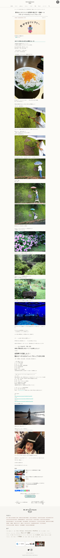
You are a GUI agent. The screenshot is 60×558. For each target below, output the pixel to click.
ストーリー (44, 6)
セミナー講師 (26, 533)
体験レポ (22, 523)
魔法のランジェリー (17, 523)
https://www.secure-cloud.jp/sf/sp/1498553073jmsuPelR (24, 398)
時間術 (29, 536)
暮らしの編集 (32, 536)
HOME (11, 6)
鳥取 (40, 536)
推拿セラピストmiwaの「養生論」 (24, 517)
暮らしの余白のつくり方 (49, 517)
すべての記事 (19, 9)
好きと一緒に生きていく (32, 521)
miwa (18, 530)
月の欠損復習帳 (22, 525)
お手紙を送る (29, 496)
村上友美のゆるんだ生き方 (35, 523)
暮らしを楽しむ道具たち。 (10, 521)
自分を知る (37, 536)
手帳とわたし (17, 525)
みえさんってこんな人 (29, 519)
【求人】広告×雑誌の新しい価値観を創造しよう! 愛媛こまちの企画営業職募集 (37, 502)
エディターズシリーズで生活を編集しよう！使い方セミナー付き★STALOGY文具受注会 (35, 484)
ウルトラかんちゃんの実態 (10, 525)
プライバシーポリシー (30, 553)
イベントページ (21, 390)
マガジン (26, 6)
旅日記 (26, 536)
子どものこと (8, 536)
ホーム (15, 9)
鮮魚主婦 (8, 523)
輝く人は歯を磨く (25, 521)
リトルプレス (29, 534)
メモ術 (12, 534)
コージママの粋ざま (43, 523)
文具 (23, 536)
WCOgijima (22, 530)
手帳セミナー (15, 536)
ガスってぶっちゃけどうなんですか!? (12, 519)
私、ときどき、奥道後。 (18, 521)
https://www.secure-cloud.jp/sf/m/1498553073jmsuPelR (24, 401)
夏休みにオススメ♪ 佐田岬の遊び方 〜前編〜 (33, 470)
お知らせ (21, 6)
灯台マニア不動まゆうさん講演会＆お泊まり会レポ (34, 476)
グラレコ (18, 533)
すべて (16, 6)
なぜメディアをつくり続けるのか (45, 519)
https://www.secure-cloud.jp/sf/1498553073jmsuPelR (23, 396)
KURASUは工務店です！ (21, 519)
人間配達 (11, 523)
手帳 (35, 6)
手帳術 (20, 536)
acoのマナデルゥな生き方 (41, 517)
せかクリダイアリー (20, 17)
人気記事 (38, 534)
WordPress (35, 530)
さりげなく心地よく (36, 519)
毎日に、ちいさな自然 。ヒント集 (13, 517)
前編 (16, 37)
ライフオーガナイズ (18, 534)
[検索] (49, 6)
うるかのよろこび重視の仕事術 (30, 525)
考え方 (39, 6)
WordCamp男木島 (29, 530)
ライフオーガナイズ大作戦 (41, 521)
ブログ (31, 6)
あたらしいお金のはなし (33, 517)
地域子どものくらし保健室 (49, 521)
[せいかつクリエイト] (30, 2)
